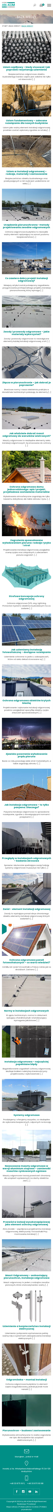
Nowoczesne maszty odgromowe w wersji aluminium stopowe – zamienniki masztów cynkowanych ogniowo (27, 1168)
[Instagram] (23, 1492)
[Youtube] (29, 1492)
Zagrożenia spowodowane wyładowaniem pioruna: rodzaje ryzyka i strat (26, 543)
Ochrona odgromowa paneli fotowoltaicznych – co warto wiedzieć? (26, 961)
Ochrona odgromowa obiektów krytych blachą (26, 702)
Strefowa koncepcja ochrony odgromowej (26, 597)
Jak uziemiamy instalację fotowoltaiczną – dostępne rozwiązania (26, 651)
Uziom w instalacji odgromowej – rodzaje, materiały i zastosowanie (26, 173)
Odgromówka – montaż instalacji (26, 1379)
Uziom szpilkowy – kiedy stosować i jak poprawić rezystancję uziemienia (26, 68)
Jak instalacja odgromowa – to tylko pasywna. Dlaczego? (26, 806)
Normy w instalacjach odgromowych (26, 1010)
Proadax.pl (31, 1504)
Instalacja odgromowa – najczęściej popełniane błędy (26, 1063)
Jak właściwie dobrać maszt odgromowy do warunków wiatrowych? (26, 435)
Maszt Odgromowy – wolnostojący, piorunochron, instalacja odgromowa (26, 1276)
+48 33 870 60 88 (35, 1483)
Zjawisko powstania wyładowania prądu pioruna (26, 755)
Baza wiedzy (14, 26)
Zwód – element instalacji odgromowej (26, 909)
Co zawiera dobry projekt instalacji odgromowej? (26, 279)
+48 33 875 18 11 (17, 1483)
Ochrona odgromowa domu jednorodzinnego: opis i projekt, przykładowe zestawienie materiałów (26, 489)
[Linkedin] (36, 1492)
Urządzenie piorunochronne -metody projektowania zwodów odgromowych (26, 226)
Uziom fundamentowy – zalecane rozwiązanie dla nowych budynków (26, 122)
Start (5, 26)
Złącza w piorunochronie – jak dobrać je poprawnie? (26, 384)
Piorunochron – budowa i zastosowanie (27, 1430)
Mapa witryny (11, 1507)
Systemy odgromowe (27, 1115)
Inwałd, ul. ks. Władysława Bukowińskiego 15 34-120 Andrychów (26, 1470)
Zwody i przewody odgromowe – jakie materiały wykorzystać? (26, 333)
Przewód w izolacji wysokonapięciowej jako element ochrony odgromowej (26, 1223)
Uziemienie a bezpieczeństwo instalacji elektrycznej (27, 1327)
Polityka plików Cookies (29, 1507)
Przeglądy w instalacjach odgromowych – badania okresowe (26, 859)
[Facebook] (16, 1492)
